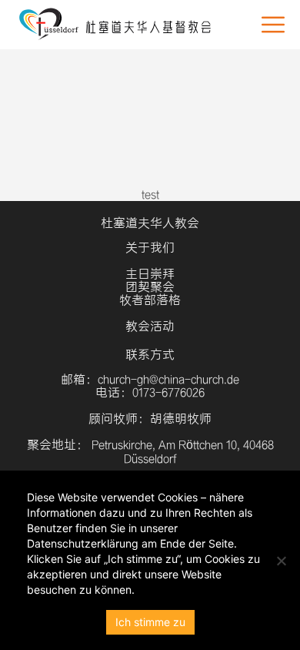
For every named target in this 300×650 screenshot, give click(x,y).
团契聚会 (150, 286)
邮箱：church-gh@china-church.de (150, 379)
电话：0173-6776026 (150, 392)
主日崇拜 (150, 273)
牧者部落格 (150, 300)
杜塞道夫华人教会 (150, 223)
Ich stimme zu (150, 621)
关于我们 (150, 247)
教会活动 (150, 326)
